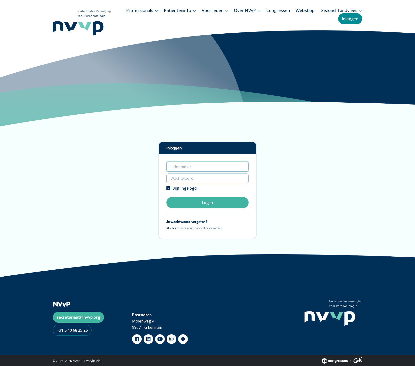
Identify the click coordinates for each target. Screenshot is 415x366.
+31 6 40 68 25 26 (72, 330)
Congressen (278, 10)
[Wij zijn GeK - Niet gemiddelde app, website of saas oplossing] (358, 361)
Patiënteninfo (177, 10)
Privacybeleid (91, 361)
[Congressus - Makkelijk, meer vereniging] (335, 361)
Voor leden (212, 10)
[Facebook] (137, 339)
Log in (207, 202)
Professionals (139, 10)
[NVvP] (81, 23)
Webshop (305, 10)
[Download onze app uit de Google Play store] (183, 339)
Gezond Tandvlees (338, 10)
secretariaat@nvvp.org (78, 317)
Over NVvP (245, 10)
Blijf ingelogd (184, 188)
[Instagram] (171, 339)
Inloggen (350, 18)
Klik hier (172, 228)
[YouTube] (160, 339)
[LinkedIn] (148, 339)
